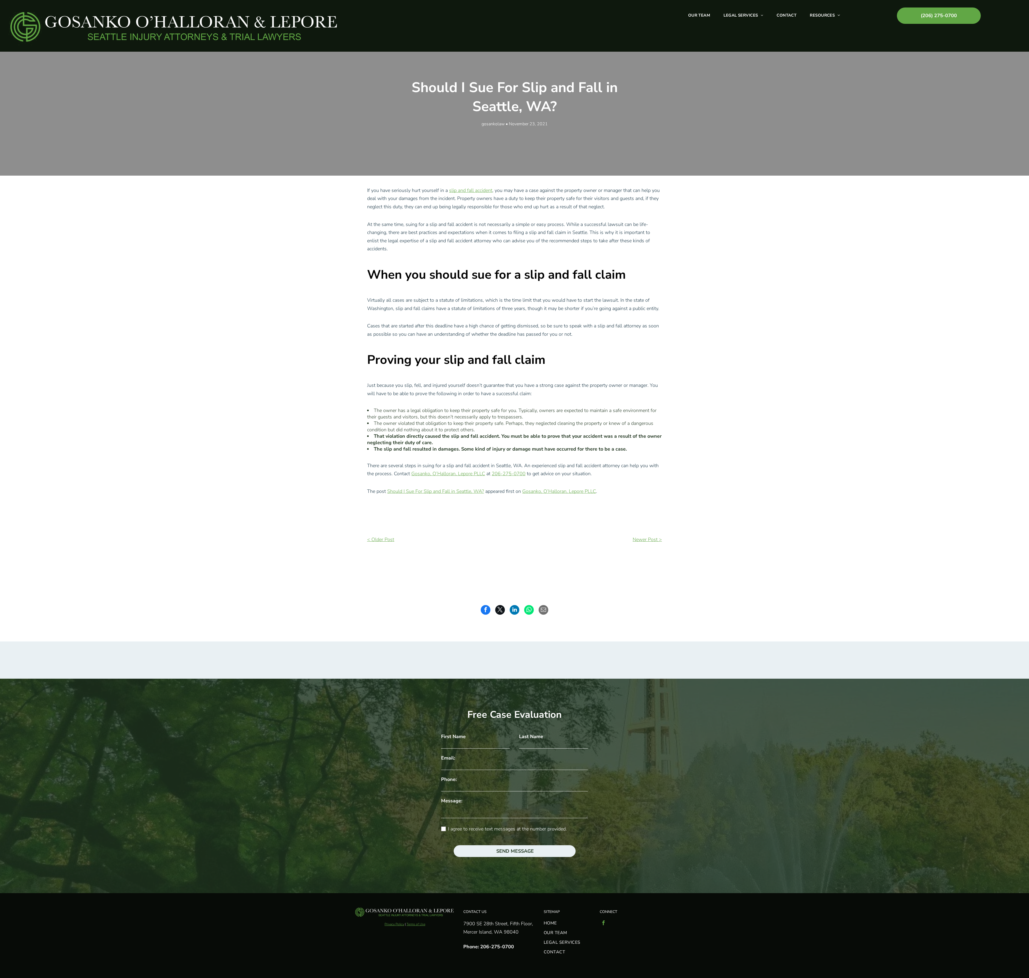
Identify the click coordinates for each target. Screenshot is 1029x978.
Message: (451, 801)
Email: (448, 758)
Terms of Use (416, 924)
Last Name (531, 736)
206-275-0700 (508, 473)
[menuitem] (699, 15)
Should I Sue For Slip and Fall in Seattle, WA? (435, 491)
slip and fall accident (470, 190)
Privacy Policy (394, 924)
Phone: (449, 779)
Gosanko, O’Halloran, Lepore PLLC (448, 473)
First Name (453, 736)
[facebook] (603, 923)
